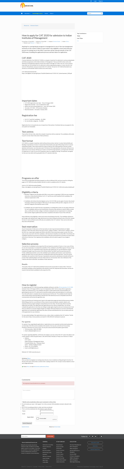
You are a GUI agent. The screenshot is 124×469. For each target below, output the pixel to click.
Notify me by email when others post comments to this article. (39, 402)
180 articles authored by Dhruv (41, 366)
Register (101, 1)
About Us (23, 466)
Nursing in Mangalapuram (75, 444)
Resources (26, 25)
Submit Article (25, 426)
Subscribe (50, 436)
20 (40, 43)
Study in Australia (60, 458)
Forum (46, 13)
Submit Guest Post (95, 449)
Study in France (59, 456)
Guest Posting (46, 458)
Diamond (32, 43)
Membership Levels (47, 452)
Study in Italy (59, 452)
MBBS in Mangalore (74, 458)
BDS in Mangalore (74, 446)
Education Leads (95, 442)
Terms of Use (49, 466)
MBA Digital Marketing (75, 461)
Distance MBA (73, 454)
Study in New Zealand (61, 459)
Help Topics (45, 460)
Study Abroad (59, 444)
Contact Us (29, 466)
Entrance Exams (34, 25)
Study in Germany (60, 450)
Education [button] (27, 13)
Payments (45, 454)
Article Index (57, 426)
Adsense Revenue (47, 446)
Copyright (35, 466)
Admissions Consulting (48, 444)
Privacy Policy (41, 466)
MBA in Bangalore (74, 448)
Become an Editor (47, 450)
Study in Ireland (59, 454)
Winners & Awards (47, 456)
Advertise (95, 446)
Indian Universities (60, 461)
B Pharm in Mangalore (75, 456)
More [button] (51, 13)
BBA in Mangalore (74, 459)
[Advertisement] (54, 19)
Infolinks (44, 448)
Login (95, 1)
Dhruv (29, 358)
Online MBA (45, 462)
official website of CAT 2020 (66, 287)
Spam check (30, 417)
